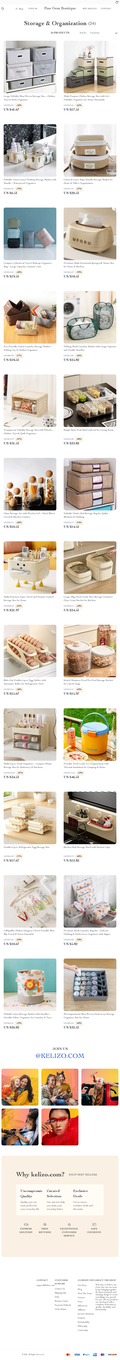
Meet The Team (85, 1294)
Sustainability (84, 1322)
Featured (106, 9)
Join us (60, 1049)
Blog (80, 1290)
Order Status (60, 1309)
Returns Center (61, 1301)
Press (80, 1302)
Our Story (82, 1285)
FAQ (57, 1297)
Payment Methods (63, 1305)
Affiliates (81, 1310)
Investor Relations (86, 1314)
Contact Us (60, 1289)
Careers (81, 1298)
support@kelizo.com (46, 1285)
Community (83, 1330)
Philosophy (83, 1326)
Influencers (83, 1306)
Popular (33, 9)
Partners (81, 1318)
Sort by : (83, 33)
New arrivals (90, 9)
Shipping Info (60, 1293)
